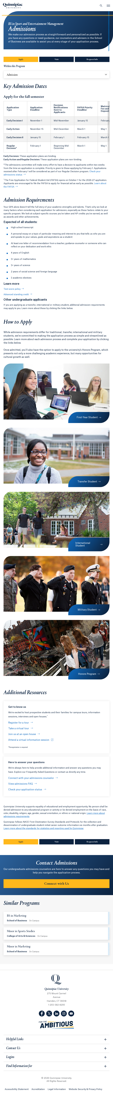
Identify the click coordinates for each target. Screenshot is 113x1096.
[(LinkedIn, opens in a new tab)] (56, 1013)
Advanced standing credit (16, 295)
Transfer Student (87, 481)
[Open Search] (101, 5)
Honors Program (87, 674)
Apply (20, 59)
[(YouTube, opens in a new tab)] (71, 1013)
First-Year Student (87, 417)
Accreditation (38, 1089)
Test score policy (12, 289)
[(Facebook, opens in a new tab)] (42, 1013)
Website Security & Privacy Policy (85, 1089)
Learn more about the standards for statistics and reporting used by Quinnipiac (44, 828)
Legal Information (57, 1089)
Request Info (98, 59)
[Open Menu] (108, 5)
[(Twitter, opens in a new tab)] (49, 1013)
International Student (82, 544)
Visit (57, 59)
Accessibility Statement (17, 1089)
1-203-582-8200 (56, 1005)
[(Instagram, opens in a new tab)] (64, 1013)
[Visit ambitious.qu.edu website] (56, 1025)
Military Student (87, 610)
